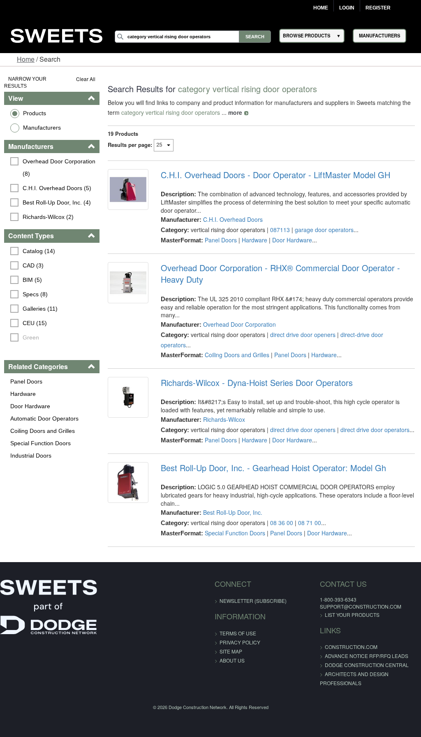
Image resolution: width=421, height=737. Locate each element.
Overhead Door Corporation (239, 324)
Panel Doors (26, 381)
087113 (280, 230)
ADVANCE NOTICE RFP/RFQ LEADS (366, 655)
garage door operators (324, 230)
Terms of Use (238, 633)
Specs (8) (35, 294)
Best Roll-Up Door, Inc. (232, 512)
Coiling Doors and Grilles (42, 431)
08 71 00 (309, 522)
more (235, 112)
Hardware (23, 394)
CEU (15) (35, 323)
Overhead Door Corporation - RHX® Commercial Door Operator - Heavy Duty (280, 273)
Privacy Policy (240, 642)
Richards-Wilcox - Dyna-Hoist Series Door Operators (257, 382)
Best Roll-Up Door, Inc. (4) (57, 202)
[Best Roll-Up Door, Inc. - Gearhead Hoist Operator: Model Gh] (128, 482)
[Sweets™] (57, 34)
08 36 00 (281, 522)
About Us (232, 660)
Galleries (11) (40, 308)
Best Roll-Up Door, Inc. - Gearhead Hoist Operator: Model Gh (273, 468)
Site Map (231, 651)
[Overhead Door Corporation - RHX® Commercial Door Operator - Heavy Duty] (128, 282)
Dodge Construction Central (367, 664)
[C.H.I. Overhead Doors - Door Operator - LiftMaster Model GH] (128, 189)
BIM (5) (32, 280)
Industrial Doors (30, 455)
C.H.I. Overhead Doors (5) (57, 188)
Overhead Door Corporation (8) (60, 167)
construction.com (351, 646)
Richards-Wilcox (224, 419)
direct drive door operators (374, 429)
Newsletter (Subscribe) (253, 600)
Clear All (85, 78)
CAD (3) (33, 265)
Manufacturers (42, 127)
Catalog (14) (39, 251)
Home (320, 8)
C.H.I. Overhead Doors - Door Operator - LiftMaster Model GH (275, 175)
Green (31, 337)
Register (378, 8)
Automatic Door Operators (44, 418)
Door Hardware (30, 406)
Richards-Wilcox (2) (48, 217)
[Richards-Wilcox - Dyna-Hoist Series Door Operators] (128, 397)
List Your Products (352, 614)
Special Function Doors (40, 443)
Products (34, 113)
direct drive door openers (302, 334)
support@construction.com (360, 606)
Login (346, 8)
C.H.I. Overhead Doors (233, 219)
